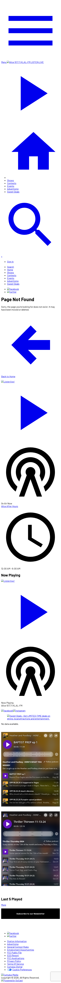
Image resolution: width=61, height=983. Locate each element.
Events (10, 186)
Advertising (13, 188)
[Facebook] (13, 289)
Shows (10, 180)
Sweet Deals (13, 191)
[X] (11, 291)
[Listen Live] (30, 411)
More (3, 904)
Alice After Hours (9, 506)
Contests (11, 183)
